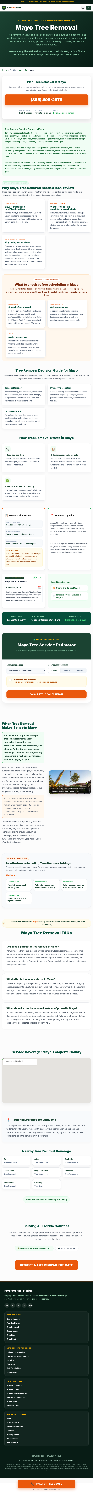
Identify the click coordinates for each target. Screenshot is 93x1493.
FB (7, 1305)
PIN (30, 1305)
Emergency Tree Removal (18, 1356)
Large (80, 670)
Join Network (12, 1443)
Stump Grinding (13, 1401)
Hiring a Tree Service (16, 1352)
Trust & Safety (13, 1423)
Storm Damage (13, 1319)
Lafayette (23, 70)
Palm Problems (13, 1323)
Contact (10, 1431)
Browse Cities (13, 1389)
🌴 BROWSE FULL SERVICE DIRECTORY (34, 1248)
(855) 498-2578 (46, 99)
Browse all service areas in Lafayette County (46, 1199)
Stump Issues (12, 1331)
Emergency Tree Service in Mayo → (67, 596)
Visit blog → (11, 875)
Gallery (50, 1456)
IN (18, 1305)
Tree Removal (13, 1327)
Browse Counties (14, 1385)
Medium (67, 670)
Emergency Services (16, 1397)
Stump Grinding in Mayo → (67, 588)
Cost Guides (12, 1372)
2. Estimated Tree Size (58, 665)
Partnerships (12, 1439)
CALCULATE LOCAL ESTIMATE (46, 694)
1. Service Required (14, 665)
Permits (10, 1360)
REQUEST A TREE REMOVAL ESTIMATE (46, 1265)
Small (54, 670)
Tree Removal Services (17, 1393)
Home (4, 70)
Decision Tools (13, 1405)
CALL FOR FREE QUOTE (46, 1484)
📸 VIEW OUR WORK (67, 1248)
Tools (58, 1456)
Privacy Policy (13, 1435)
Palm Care (11, 1364)
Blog (43, 1456)
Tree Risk (11, 1335)
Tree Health (12, 1339)
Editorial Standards (15, 1427)
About (9, 1419)
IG (24, 1305)
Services (36, 1456)
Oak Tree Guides (14, 1368)
